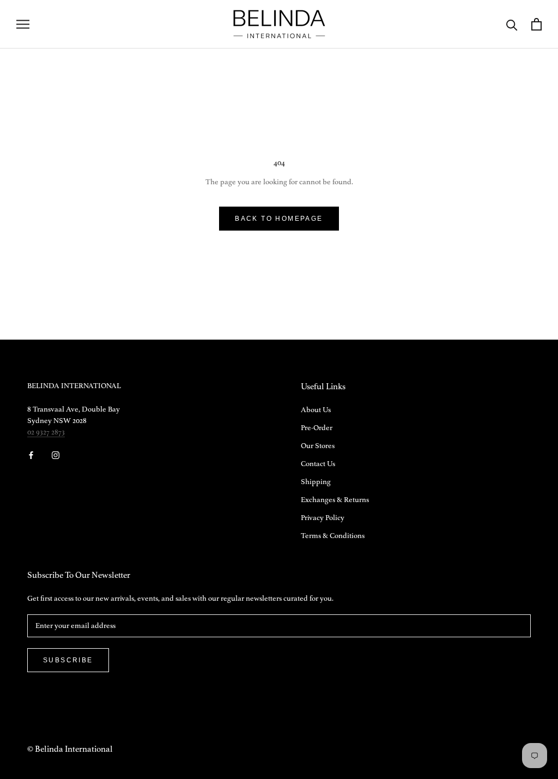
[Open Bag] (536, 24)
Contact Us (318, 464)
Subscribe (68, 660)
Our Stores (318, 446)
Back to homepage (279, 218)
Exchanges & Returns (335, 500)
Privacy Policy (322, 518)
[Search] (512, 24)
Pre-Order (316, 428)
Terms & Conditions (333, 536)
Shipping (316, 482)
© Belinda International (70, 749)
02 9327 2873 (46, 432)
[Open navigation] (22, 24)
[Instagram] (55, 455)
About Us (316, 410)
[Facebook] (31, 455)
